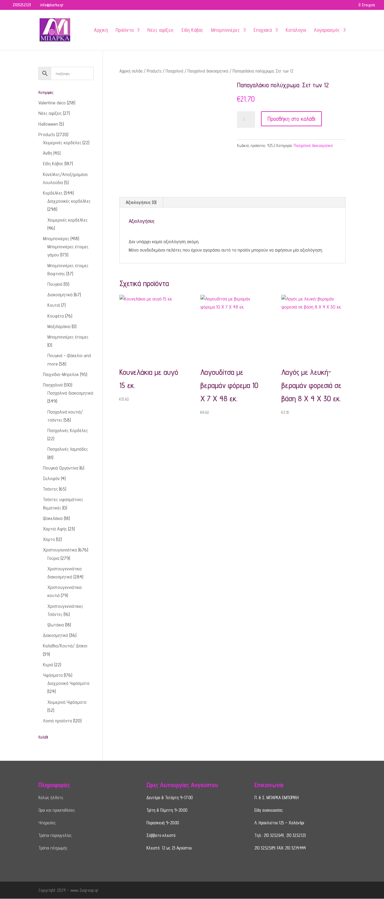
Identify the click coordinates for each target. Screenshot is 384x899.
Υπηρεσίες (47, 822)
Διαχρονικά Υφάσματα (68, 683)
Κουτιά (53, 305)
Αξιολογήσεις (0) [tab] (141, 202)
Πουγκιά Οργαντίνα (60, 468)
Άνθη (47, 153)
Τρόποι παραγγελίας (55, 835)
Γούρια (53, 558)
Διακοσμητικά (60, 294)
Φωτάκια (55, 625)
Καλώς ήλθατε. (51, 797)
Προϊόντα (125, 30)
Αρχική (101, 30)
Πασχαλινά (174, 70)
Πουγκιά (54, 284)
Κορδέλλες (53, 193)
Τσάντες (50, 489)
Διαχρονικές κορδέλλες (69, 201)
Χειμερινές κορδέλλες (67, 220)
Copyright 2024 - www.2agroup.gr (68, 890)
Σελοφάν (51, 478)
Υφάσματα (53, 675)
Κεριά (48, 665)
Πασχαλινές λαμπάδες (67, 449)
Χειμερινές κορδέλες (62, 142)
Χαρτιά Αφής (55, 529)
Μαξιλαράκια (58, 326)
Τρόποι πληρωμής (53, 847)
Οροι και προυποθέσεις (56, 810)
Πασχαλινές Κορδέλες (67, 430)
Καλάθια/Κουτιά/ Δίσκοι (65, 646)
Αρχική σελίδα (130, 70)
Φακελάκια (53, 518)
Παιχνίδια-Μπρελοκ (61, 374)
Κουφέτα (55, 316)
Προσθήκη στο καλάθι (291, 118)
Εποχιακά (263, 30)
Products (154, 70)
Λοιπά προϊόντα (57, 721)
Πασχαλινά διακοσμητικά (208, 70)
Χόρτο (49, 539)
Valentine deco (52, 103)
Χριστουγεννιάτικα (60, 550)
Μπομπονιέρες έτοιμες (67, 337)
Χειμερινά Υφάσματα (66, 702)
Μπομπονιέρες (225, 30)
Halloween (48, 124)
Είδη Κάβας (192, 30)
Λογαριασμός (327, 30)
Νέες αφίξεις (160, 30)
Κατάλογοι (296, 30)
